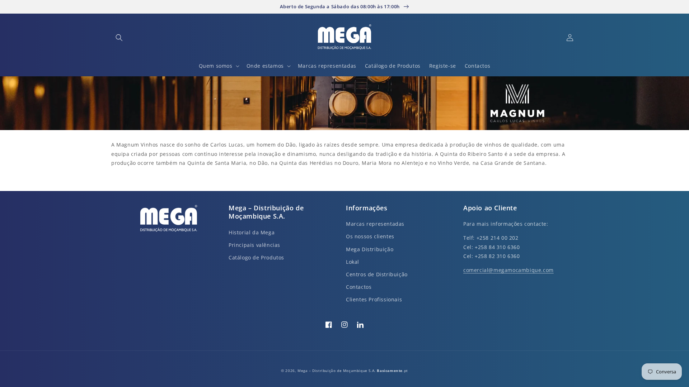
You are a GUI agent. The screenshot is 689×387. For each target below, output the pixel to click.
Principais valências (254, 245)
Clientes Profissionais (374, 299)
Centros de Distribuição (377, 274)
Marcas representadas (375, 223)
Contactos (358, 286)
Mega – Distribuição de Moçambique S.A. (337, 370)
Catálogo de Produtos (256, 257)
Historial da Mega (252, 232)
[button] (119, 38)
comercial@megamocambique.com (508, 270)
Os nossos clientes (370, 236)
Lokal (352, 261)
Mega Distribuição (369, 249)
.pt (392, 370)
